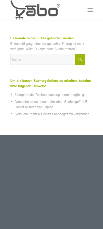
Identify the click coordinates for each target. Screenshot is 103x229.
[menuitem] (90, 10)
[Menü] (90, 10)
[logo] (43, 10)
